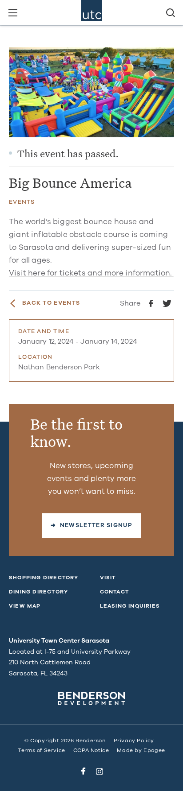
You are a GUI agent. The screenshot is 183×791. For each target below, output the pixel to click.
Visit (108, 577)
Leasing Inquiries (130, 605)
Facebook (83, 771)
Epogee (154, 750)
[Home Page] (91, 12)
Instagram (99, 771)
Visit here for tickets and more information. (91, 273)
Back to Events (51, 303)
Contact (114, 591)
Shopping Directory (44, 577)
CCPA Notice (91, 750)
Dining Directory (38, 591)
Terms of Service (41, 750)
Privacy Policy (134, 740)
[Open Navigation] (12, 12)
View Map (25, 605)
